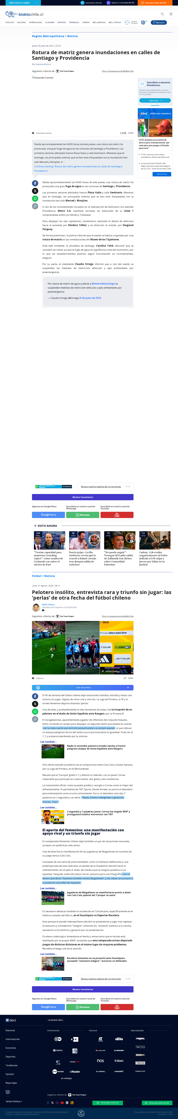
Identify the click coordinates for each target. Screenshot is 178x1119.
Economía (49, 22)
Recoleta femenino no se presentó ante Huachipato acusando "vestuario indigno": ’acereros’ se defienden (97, 959)
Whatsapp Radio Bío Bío (159, 1103)
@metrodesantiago (103, 283)
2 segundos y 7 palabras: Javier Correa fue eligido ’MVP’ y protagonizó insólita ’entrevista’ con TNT (98, 813)
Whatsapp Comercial (109, 1102)
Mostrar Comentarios (83, 497)
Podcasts (10, 22)
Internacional (35, 22)
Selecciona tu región (19, 2)
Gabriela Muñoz (43, 64)
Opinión (85, 22)
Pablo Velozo (48, 604)
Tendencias (74, 22)
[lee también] (54, 751)
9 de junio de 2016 (90, 298)
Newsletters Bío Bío (94, 3)
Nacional (21, 22)
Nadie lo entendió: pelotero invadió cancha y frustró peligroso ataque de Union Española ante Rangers (96, 747)
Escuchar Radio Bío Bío (155, 3)
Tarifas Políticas (13, 1101)
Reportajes (11, 1082)
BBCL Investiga (99, 22)
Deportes (62, 22)
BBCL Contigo (115, 22)
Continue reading (78, 168)
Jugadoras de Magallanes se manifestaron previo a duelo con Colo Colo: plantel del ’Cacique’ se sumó (99, 894)
